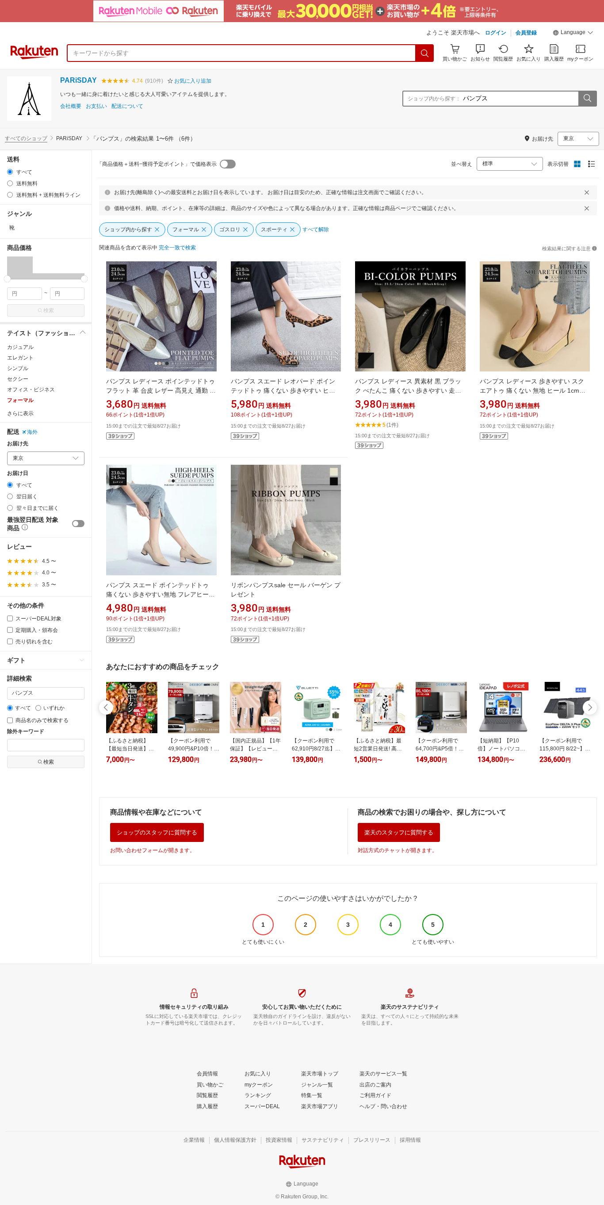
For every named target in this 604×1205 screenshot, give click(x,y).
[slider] (7, 278)
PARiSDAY (78, 80)
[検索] (425, 53)
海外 (32, 432)
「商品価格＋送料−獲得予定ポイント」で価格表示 (157, 164)
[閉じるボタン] (587, 192)
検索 (48, 310)
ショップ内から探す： (434, 99)
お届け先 (17, 444)
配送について (127, 106)
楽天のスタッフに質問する (398, 832)
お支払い (96, 106)
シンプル (17, 368)
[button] (573, 34)
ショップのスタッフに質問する (157, 832)
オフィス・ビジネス (31, 389)
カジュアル (20, 347)
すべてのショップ (26, 138)
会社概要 (70, 106)
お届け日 (17, 473)
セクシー (17, 379)
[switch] (78, 523)
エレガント (20, 358)
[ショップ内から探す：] (587, 99)
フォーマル (20, 400)
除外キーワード (25, 731)
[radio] (10, 172)
